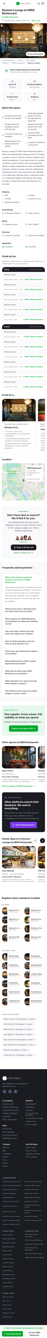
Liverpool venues (8, 1262)
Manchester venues (9, 1239)
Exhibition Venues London (11, 1216)
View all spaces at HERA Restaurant (17, 786)
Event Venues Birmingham (33, 1253)
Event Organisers (9, 1132)
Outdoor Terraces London (11, 1224)
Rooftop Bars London (32, 1193)
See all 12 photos (36, 54)
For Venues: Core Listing (34, 1118)
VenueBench (7, 1154)
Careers (5, 1157)
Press (5, 1160)
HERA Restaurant (11, 17)
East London (31, 60)
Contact (5, 1163)
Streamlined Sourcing (10, 1107)
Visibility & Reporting (10, 1113)
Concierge (29, 1110)
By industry (7, 1116)
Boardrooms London (31, 1201)
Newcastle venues (8, 1274)
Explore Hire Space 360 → (23, 728)
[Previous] (35, 840)
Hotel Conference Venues (33, 1181)
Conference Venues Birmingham (31, 1249)
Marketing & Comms (10, 1138)
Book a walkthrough (10, 1119)
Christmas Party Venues (32, 1185)
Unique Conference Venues (12, 1185)
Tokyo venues (7, 1309)
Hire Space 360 (8, 1104)
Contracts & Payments (10, 1110)
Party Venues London (32, 1189)
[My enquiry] (42, 3)
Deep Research (31, 1104)
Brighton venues (8, 1266)
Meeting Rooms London (32, 1197)
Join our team (30, 1147)
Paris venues (7, 1301)
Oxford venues (7, 1282)
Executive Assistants (10, 1135)
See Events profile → (36, 327)
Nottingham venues (9, 1278)
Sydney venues (8, 1317)
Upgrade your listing (33, 1154)
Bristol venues (7, 1251)
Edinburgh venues (9, 1247)
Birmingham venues (9, 1243)
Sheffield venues (8, 1286)
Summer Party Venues (10, 1189)
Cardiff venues (7, 1270)
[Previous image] (5, 757)
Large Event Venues (31, 1216)
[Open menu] (4, 3)
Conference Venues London (12, 1181)
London (20, 60)
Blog (4, 1151)
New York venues (8, 1297)
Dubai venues (7, 1305)
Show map (36, 20)
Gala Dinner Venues (9, 1211)
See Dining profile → (36, 269)
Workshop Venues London (33, 1220)
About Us (6, 1147)
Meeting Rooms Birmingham (34, 1257)
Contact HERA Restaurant (34, 1333)
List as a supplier (31, 1124)
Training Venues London (11, 1201)
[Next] (42, 840)
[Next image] (32, 757)
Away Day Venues (8, 1197)
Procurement (7, 1129)
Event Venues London (10, 1206)
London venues (8, 1235)
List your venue (31, 1121)
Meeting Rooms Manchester (34, 1244)
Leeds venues (7, 1255)
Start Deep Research (25, 825)
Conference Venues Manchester (31, 1235)
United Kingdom (8, 60)
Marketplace (30, 1107)
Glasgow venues (8, 1259)
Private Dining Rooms (10, 1193)
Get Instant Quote (13, 1334)
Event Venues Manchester (33, 1240)
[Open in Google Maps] (23, 482)
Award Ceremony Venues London (33, 1212)
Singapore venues (8, 1313)
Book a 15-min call (25, 547)
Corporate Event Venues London (33, 1206)
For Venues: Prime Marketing (32, 1114)
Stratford (5, 63)
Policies (5, 1166)
